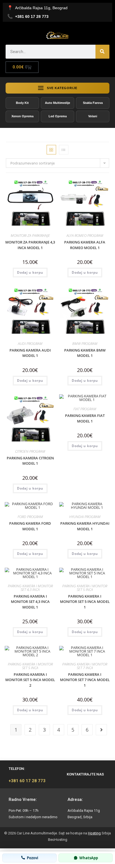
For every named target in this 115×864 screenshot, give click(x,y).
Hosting (94, 833)
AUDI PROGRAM (30, 343)
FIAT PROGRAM (84, 408)
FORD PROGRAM (30, 516)
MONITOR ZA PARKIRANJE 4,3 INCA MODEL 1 (30, 245)
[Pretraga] (102, 52)
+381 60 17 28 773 (27, 780)
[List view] (63, 149)
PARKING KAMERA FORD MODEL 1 (30, 526)
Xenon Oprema (22, 116)
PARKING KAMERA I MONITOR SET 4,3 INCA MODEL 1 (30, 602)
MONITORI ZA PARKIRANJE (30, 235)
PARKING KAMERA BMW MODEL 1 (85, 353)
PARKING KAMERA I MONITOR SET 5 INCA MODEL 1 (85, 602)
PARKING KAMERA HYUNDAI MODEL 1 (84, 526)
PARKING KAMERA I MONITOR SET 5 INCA (84, 587)
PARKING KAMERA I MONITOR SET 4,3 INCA (30, 587)
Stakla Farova (93, 102)
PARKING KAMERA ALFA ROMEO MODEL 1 (84, 245)
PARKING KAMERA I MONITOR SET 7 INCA (84, 666)
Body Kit (22, 102)
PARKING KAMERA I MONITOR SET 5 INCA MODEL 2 (30, 680)
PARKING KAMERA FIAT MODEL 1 (85, 418)
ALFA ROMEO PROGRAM (84, 235)
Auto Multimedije (57, 102)
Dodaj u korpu (30, 272)
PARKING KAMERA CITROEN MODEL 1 (30, 460)
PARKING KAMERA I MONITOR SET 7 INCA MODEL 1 (85, 680)
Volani (92, 116)
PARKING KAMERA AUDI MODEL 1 (30, 353)
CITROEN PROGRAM (30, 451)
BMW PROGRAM (84, 343)
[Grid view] (51, 149)
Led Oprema (58, 116)
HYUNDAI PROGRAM (84, 516)
